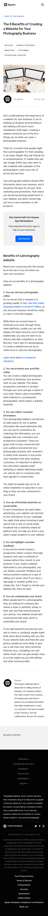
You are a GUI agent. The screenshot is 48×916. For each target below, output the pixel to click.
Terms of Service (24, 881)
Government (24, 894)
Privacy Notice (24, 885)
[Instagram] (43, 826)
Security (24, 889)
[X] (36, 826)
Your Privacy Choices (24, 876)
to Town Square (14, 16)
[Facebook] (39, 826)
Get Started (24, 239)
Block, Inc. (24, 907)
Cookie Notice (24, 898)
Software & (23, 764)
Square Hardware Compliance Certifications (24, 902)
